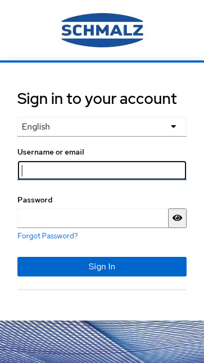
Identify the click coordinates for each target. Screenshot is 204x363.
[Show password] (177, 218)
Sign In (102, 266)
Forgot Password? (47, 236)
